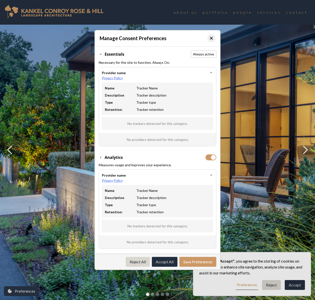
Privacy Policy (112, 78)
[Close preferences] (211, 38)
